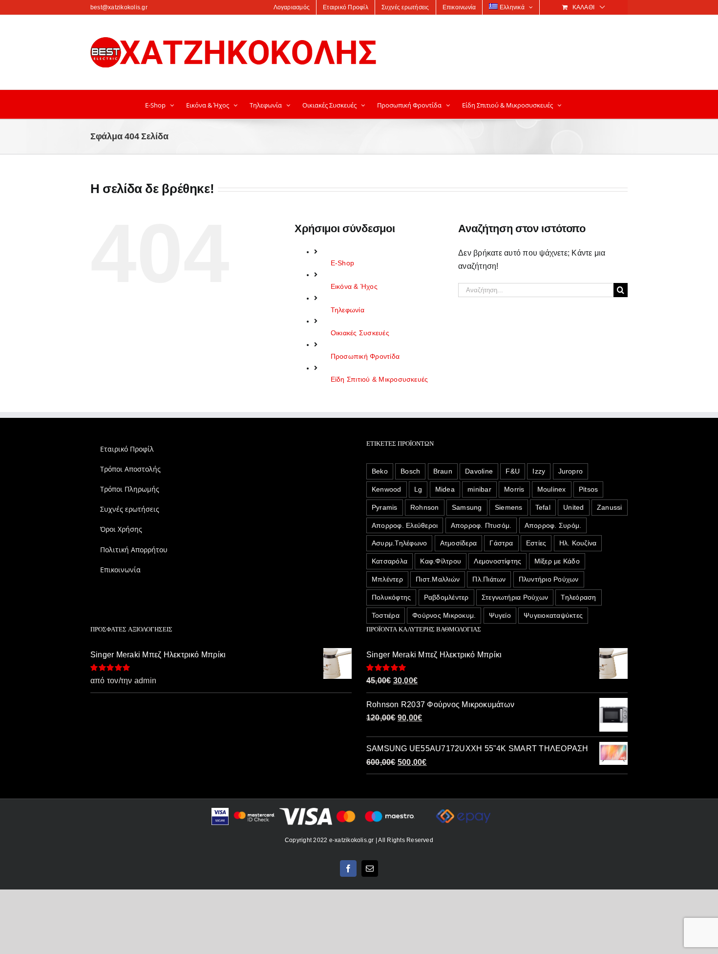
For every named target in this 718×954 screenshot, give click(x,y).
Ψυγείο (500, 615)
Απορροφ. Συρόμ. (553, 525)
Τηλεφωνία (347, 310)
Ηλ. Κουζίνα (578, 543)
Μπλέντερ (387, 579)
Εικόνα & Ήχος (354, 286)
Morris (514, 489)
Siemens (509, 507)
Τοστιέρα (386, 615)
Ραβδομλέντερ (446, 597)
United (573, 507)
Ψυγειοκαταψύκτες (553, 615)
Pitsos (588, 489)
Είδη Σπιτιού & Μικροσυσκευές (379, 379)
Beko (380, 471)
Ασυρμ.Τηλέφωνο (399, 543)
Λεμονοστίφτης (497, 561)
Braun (442, 471)
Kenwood (386, 489)
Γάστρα (501, 543)
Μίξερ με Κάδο (557, 561)
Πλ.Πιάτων (489, 579)
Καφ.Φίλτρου (440, 561)
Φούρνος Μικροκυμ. (444, 615)
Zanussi (609, 507)
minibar (479, 489)
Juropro (570, 471)
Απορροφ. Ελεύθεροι (405, 525)
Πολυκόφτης (391, 597)
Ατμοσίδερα (458, 543)
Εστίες (536, 543)
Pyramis (385, 507)
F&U (513, 471)
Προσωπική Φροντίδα (365, 356)
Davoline (479, 471)
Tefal (542, 507)
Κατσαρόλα (389, 561)
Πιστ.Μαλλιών (438, 579)
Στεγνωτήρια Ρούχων (515, 597)
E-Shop (342, 263)
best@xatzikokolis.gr (119, 7)
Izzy (538, 471)
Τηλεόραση (578, 597)
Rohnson (424, 507)
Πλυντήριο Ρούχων (549, 579)
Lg (418, 489)
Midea (445, 489)
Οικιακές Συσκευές (360, 333)
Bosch (410, 471)
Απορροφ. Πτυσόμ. (481, 525)
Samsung (467, 507)
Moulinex (551, 489)
